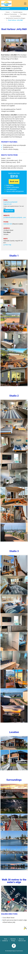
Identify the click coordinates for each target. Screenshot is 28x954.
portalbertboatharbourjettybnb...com (15, 217)
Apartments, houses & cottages (15, 18)
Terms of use (22, 940)
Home (7, 12)
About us (21, 939)
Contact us (5, 940)
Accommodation (15, 16)
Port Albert (23, 14)
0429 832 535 (8, 224)
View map (8, 245)
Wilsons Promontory (10, 14)
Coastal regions (17, 12)
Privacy (13, 940)
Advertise (13, 939)
